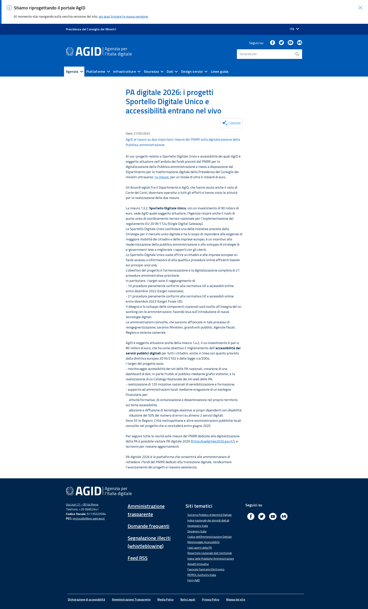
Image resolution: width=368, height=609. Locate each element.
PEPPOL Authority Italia (201, 575)
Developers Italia (197, 526)
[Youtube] (290, 42)
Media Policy (165, 599)
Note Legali (187, 599)
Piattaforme (95, 71)
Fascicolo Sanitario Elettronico (205, 569)
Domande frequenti (148, 526)
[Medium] (299, 42)
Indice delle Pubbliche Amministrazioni (210, 558)
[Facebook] (272, 42)
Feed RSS (138, 558)
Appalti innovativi (198, 564)
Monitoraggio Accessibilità (203, 542)
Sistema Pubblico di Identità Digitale (209, 515)
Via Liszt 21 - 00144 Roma (82, 504)
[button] (360, 8)
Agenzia (72, 71)
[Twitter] (281, 42)
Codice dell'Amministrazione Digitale (209, 537)
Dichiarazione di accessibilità (86, 599)
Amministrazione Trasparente (131, 599)
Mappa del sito (235, 599)
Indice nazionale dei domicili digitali (208, 520)
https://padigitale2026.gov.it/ (213, 441)
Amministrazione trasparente (146, 510)
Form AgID (193, 580)
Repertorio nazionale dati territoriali (209, 553)
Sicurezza (151, 71)
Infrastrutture (124, 71)
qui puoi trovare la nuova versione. (123, 16)
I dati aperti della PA (199, 547)
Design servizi (192, 71)
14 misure (161, 177)
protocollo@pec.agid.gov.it (89, 518)
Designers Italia (196, 531)
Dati (170, 71)
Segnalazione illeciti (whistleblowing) (149, 542)
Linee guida (219, 71)
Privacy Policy (210, 599)
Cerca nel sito (248, 54)
